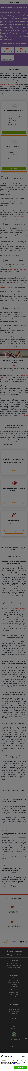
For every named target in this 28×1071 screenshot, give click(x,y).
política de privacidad (17, 1063)
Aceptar (20, 1067)
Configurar (7, 1067)
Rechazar (24, 1056)
